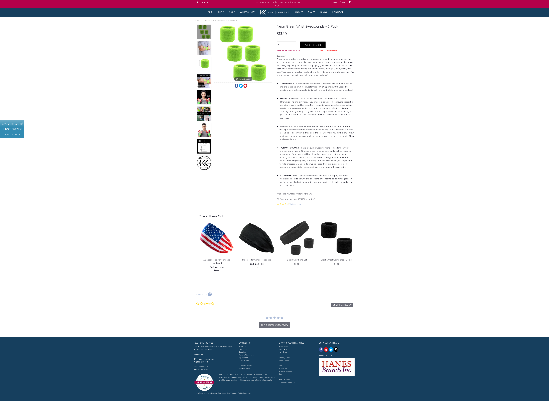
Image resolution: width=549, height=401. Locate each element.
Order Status (244, 360)
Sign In (333, 2)
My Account (243, 357)
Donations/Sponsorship (288, 382)
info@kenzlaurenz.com (205, 359)
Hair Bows (283, 352)
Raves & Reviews (285, 371)
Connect (337, 12)
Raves (311, 12)
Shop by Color (284, 360)
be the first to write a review (274, 325)
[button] (342, 305)
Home (209, 12)
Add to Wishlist (328, 50)
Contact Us (243, 349)
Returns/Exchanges (246, 355)
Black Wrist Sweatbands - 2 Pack (336, 260)
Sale (232, 12)
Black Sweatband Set (297, 260)
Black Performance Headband (256, 260)
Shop (221, 12)
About (299, 12)
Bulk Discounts (284, 379)
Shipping (242, 352)
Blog (323, 12)
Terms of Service (245, 366)
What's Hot (247, 12)
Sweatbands (283, 349)
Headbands (283, 346)
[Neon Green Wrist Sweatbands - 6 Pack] (204, 32)
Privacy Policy (244, 368)
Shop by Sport (284, 357)
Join (343, 2)
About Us (242, 346)
